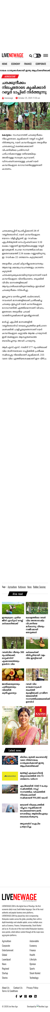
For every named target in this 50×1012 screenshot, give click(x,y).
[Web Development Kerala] (42, 1006)
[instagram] (25, 996)
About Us (5, 987)
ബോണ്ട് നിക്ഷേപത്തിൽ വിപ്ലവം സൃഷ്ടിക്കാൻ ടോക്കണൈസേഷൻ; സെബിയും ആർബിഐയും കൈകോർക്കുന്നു (34, 811)
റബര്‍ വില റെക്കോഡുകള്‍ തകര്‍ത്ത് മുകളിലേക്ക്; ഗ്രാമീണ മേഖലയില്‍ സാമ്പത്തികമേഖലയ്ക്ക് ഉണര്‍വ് (37, 693)
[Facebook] (16, 996)
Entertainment (7, 950)
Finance (33, 950)
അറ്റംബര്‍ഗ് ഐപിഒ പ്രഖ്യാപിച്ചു (30, 825)
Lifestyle (33, 959)
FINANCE (28, 63)
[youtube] (30, 996)
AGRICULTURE (10, 76)
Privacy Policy (32, 987)
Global (4, 954)
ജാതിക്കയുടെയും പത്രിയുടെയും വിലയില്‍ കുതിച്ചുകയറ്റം (11, 688)
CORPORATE (41, 63)
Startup (5, 973)
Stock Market (35, 973)
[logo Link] (12, 56)
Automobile (34, 941)
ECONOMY (15, 63)
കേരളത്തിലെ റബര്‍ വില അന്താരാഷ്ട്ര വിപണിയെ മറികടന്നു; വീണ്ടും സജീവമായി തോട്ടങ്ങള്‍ (36, 625)
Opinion (33, 963)
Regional (5, 968)
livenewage (8, 97)
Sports (32, 968)
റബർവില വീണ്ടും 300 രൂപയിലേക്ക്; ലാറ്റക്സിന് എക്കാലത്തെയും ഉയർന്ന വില (13, 658)
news (29, 586)
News (4, 963)
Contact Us (18, 987)
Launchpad (6, 959)
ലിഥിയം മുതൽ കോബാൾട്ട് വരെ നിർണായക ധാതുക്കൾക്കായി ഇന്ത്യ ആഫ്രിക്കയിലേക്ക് (33, 761)
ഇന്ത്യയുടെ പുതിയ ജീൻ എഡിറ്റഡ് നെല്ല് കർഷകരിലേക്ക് (12, 620)
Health (32, 954)
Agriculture (6, 941)
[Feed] (35, 996)
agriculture (12, 586)
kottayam (22, 586)
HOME (4, 63)
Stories (5, 977)
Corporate (6, 945)
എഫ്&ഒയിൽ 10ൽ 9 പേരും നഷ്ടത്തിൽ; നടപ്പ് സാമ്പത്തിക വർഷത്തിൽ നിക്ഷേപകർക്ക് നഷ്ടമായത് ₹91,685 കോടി (34, 792)
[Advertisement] (25, 25)
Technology (34, 977)
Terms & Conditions (10, 990)
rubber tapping (39, 586)
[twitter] (20, 996)
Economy (33, 945)
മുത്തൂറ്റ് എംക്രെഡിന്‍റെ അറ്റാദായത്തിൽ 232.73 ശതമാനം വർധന (31, 776)
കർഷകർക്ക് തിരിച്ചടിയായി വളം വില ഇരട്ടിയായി (35, 655)
